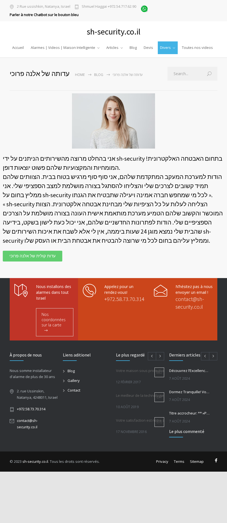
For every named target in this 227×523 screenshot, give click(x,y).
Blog (133, 47)
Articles (112, 47)
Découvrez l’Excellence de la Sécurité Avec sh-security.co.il (189, 370)
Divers (165, 47)
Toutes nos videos (197, 47)
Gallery (74, 380)
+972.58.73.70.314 (124, 298)
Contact (74, 390)
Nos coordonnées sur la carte (54, 319)
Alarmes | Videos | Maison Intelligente (63, 47)
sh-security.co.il (35, 461)
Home (80, 74)
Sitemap (197, 461)
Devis (148, 47)
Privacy (162, 461)
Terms (179, 461)
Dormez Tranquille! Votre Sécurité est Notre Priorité (189, 391)
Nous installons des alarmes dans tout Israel (53, 292)
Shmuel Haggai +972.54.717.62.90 (109, 7)
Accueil (18, 47)
